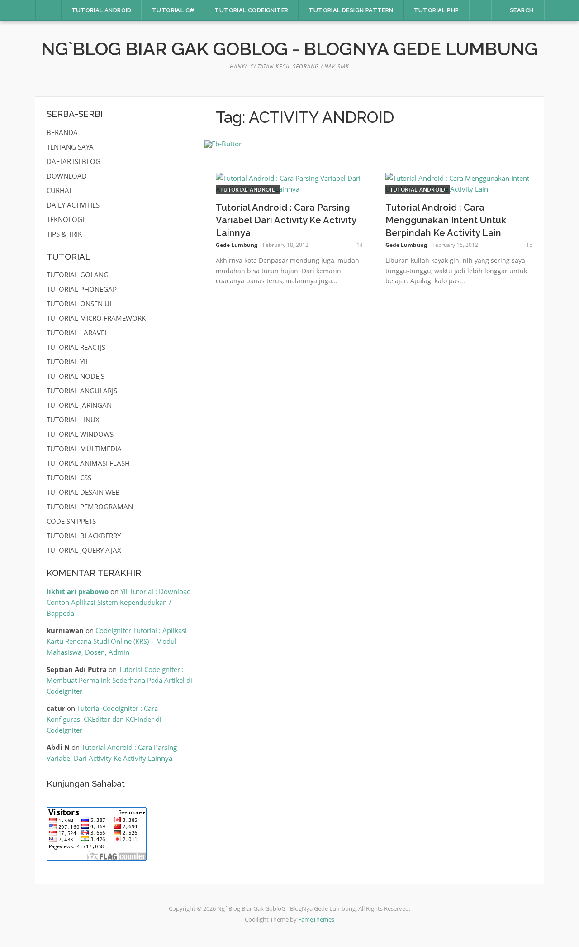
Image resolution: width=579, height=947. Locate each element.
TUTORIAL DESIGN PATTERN (350, 10)
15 (529, 245)
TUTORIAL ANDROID (101, 10)
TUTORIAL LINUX (73, 419)
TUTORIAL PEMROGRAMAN (90, 506)
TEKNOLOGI (65, 219)
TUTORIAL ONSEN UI (79, 303)
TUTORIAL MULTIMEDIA (84, 448)
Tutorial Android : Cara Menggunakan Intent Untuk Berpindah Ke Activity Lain (445, 220)
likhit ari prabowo (78, 591)
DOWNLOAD (67, 175)
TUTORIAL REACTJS (76, 347)
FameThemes (316, 919)
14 (359, 245)
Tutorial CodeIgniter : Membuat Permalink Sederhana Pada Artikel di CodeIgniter (119, 680)
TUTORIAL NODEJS (75, 376)
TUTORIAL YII (67, 361)
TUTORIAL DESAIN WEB (83, 492)
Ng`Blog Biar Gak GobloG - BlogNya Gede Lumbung (289, 48)
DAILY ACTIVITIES (73, 204)
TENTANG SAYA (70, 146)
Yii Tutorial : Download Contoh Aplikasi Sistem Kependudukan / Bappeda (119, 602)
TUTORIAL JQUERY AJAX (84, 550)
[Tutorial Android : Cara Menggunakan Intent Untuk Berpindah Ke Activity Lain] (458, 182)
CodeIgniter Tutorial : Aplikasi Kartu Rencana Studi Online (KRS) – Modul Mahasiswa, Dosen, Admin (117, 641)
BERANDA (62, 132)
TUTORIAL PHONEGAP (82, 289)
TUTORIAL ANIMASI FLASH (88, 463)
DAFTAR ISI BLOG (73, 161)
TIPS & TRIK (64, 233)
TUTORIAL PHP (436, 10)
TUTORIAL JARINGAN (79, 405)
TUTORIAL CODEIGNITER (251, 10)
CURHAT (59, 190)
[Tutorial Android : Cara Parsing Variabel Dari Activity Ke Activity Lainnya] (289, 182)
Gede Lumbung (236, 245)
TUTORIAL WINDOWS (80, 434)
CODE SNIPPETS (71, 521)
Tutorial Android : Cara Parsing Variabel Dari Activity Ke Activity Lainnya (286, 220)
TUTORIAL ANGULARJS (82, 390)
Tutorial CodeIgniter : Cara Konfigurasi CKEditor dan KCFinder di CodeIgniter (104, 719)
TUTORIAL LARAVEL (77, 332)
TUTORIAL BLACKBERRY (84, 535)
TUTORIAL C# (173, 10)
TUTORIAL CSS (69, 477)
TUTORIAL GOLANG (78, 274)
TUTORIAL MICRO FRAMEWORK (96, 318)
